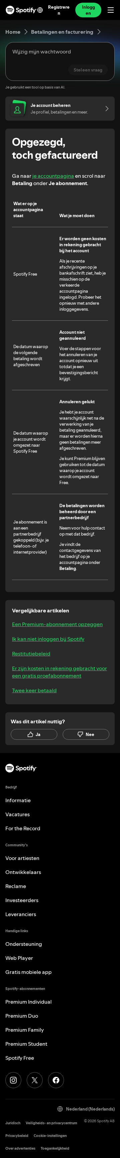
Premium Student (26, 1043)
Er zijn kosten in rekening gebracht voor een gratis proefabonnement (59, 672)
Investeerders (21, 900)
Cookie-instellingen (50, 1135)
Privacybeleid (16, 1135)
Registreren (59, 10)
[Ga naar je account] (104, 109)
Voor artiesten (22, 858)
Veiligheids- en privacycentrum (51, 1123)
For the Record (22, 828)
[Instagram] (13, 1080)
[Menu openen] (111, 10)
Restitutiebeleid (31, 653)
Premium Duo (21, 1015)
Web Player (19, 958)
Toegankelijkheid (55, 1148)
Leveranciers (20, 914)
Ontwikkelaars (23, 872)
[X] (35, 1080)
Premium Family (24, 1029)
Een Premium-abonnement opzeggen (57, 624)
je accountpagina (53, 175)
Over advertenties (20, 1148)
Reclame (15, 886)
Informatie (18, 800)
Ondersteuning (23, 944)
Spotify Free (19, 1057)
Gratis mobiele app (28, 972)
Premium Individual (28, 1001)
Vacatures (17, 814)
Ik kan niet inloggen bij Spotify (48, 638)
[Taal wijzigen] (40, 10)
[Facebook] (56, 1080)
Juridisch (12, 1123)
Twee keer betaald (34, 690)
